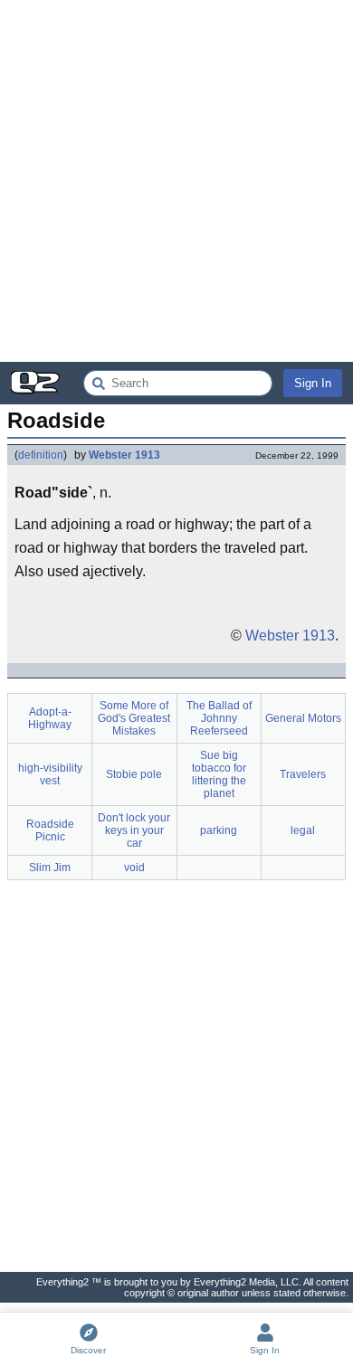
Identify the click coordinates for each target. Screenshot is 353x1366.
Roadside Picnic (50, 830)
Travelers (303, 774)
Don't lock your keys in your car (134, 830)
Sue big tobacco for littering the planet (219, 774)
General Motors (303, 718)
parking (218, 830)
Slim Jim (50, 867)
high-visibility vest (50, 774)
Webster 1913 (124, 455)
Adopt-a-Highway (50, 718)
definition (40, 455)
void (134, 867)
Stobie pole (134, 774)
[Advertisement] (176, 181)
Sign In (312, 383)
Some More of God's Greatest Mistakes (134, 718)
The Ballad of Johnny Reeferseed (219, 718)
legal (303, 830)
